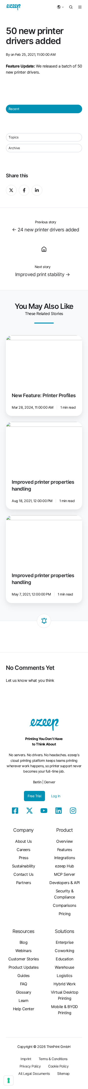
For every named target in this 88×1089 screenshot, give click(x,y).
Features (64, 849)
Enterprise (65, 942)
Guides (23, 975)
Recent (14, 109)
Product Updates (23, 967)
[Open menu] (80, 7)
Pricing (65, 913)
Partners (23, 882)
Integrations (64, 857)
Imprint (26, 1059)
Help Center (23, 1008)
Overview (64, 841)
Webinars (23, 950)
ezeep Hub (64, 866)
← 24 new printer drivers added (45, 230)
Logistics (64, 975)
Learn (23, 1000)
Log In (55, 796)
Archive (14, 148)
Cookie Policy (58, 1066)
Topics (14, 137)
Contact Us (23, 874)
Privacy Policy (30, 1066)
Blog (23, 942)
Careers (23, 849)
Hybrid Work (65, 983)
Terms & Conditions (53, 1059)
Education (64, 958)
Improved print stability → (42, 274)
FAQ (23, 983)
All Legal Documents (34, 1073)
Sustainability (23, 866)
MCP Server (64, 874)
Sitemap (63, 1073)
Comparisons (64, 905)
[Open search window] (71, 7)
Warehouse (64, 967)
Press (23, 857)
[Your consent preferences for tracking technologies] (8, 1080)
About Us (23, 841)
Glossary (23, 992)
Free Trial (35, 796)
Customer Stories (23, 958)
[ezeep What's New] (44, 248)
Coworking (64, 950)
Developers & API (64, 882)
